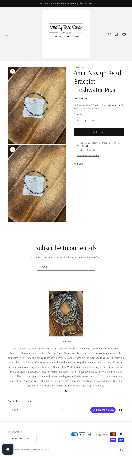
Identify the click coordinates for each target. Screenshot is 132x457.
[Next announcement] (125, 3)
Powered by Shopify (41, 450)
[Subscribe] (91, 267)
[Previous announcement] (6, 3)
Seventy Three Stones (24, 450)
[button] (6, 34)
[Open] (7, 449)
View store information (88, 155)
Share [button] (80, 163)
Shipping (78, 108)
